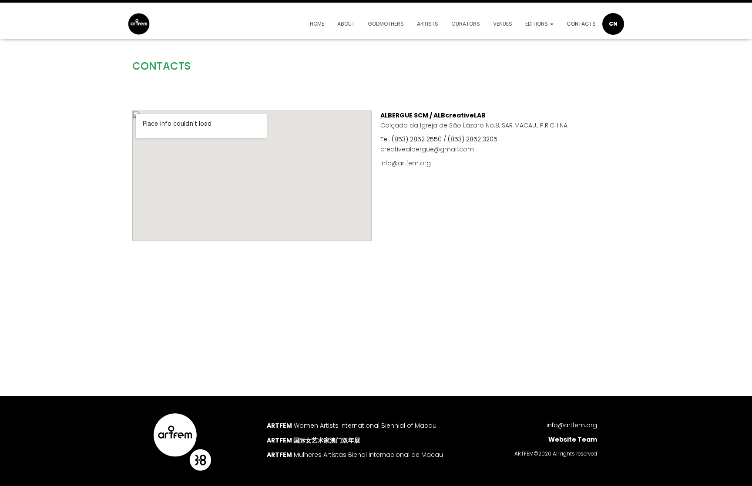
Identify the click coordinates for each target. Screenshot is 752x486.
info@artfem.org (572, 425)
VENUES (502, 23)
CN (613, 23)
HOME (317, 23)
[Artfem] (138, 24)
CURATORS (465, 23)
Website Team (572, 439)
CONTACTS (581, 23)
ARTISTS (427, 23)
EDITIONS (537, 23)
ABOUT (346, 23)
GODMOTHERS (386, 23)
